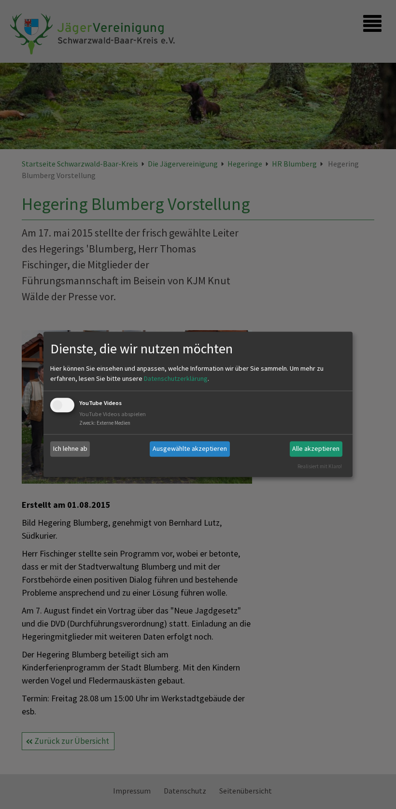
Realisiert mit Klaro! (319, 466)
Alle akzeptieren (315, 448)
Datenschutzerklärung (176, 378)
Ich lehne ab (70, 448)
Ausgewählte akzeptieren (190, 448)
